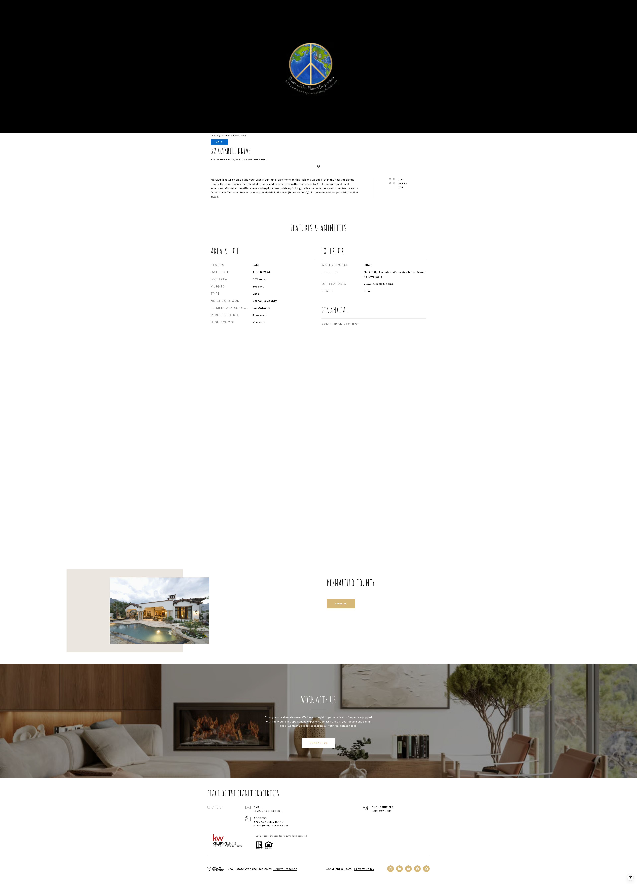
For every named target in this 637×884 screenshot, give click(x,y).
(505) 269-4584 (381, 810)
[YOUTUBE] (408, 868)
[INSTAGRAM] (390, 868)
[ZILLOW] (426, 868)
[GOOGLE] (417, 868)
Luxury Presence (285, 869)
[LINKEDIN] (399, 868)
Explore (341, 603)
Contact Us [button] (318, 742)
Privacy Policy (364, 869)
